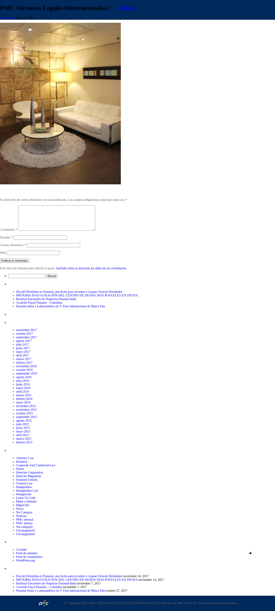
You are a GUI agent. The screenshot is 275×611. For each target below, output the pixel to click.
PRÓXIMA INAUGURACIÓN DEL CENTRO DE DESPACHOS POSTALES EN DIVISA (77, 295)
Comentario (8, 229)
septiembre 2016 (26, 373)
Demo (20, 469)
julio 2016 (22, 380)
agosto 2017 (24, 341)
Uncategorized (25, 530)
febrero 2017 (24, 362)
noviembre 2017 (26, 330)
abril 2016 (22, 391)
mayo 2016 (23, 388)
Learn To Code (25, 498)
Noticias (21, 516)
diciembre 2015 (26, 406)
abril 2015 (22, 435)
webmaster (7, 18)
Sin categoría (24, 526)
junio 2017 (23, 348)
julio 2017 (22, 344)
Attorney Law (25, 458)
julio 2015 (22, 424)
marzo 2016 (23, 395)
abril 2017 (22, 355)
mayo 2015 (23, 431)
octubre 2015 (24, 413)
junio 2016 (23, 384)
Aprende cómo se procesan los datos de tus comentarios (91, 268)
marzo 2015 (23, 438)
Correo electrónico (13, 245)
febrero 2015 (24, 442)
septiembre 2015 (26, 417)
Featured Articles (27, 479)
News (20, 508)
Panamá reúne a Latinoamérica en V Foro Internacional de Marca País (60, 306)
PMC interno (24, 523)
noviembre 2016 (26, 366)
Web (3, 252)
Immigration (24, 487)
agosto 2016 (24, 377)
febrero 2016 (24, 398)
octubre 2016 (24, 370)
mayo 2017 (23, 351)
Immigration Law (27, 490)
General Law (24, 483)
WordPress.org (25, 560)
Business (21, 461)
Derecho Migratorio (28, 476)
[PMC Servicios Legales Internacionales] (60, 183)
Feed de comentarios (29, 556)
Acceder (21, 549)
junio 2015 (23, 427)
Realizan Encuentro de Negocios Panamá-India (46, 299)
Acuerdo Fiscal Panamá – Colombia (39, 302)
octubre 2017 (24, 333)
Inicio (123, 7)
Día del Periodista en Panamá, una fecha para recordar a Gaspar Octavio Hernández (69, 291)
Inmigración (23, 494)
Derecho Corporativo (29, 472)
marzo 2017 (23, 359)
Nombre (6, 237)
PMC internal (24, 519)
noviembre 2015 (26, 409)
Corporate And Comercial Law (36, 465)
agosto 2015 (24, 420)
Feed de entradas (26, 553)
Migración (22, 505)
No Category (24, 512)
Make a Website (26, 501)
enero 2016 (23, 402)
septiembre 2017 (26, 337)
